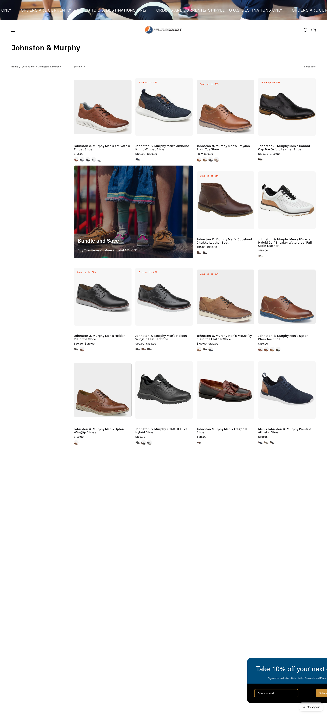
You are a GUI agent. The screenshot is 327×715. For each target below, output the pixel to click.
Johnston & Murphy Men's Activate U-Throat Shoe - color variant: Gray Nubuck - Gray (82, 159)
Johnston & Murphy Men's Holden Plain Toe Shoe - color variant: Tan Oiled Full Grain (82, 349)
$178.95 (263, 437)
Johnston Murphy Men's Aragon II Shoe (222, 430)
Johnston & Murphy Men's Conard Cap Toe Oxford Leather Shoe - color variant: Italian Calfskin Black (260, 159)
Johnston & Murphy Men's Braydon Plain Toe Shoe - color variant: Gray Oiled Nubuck (216, 159)
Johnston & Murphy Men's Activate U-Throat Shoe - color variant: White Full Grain (93, 159)
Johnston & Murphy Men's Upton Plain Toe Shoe (283, 337)
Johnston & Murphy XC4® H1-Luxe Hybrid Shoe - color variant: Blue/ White (149, 442)
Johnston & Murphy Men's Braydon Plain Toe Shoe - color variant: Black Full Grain (210, 159)
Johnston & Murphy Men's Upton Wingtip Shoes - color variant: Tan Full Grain (76, 442)
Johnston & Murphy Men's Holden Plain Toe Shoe (99, 337)
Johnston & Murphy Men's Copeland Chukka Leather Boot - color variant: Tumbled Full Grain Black (204, 252)
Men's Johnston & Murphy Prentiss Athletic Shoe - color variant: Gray (266, 442)
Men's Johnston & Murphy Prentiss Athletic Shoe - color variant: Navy (260, 442)
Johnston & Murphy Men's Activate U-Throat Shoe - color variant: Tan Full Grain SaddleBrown (76, 159)
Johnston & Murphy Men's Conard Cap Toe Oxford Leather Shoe (284, 147)
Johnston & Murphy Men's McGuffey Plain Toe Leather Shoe (224, 337)
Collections (28, 66)
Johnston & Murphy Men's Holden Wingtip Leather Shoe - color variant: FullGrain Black (149, 349)
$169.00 (263, 250)
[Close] (320, 662)
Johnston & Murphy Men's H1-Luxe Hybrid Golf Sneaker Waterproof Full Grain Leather (285, 243)
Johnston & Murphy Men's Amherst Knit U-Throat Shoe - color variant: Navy (137, 159)
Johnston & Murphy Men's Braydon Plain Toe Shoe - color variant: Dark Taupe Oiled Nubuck (204, 159)
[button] (306, 30)
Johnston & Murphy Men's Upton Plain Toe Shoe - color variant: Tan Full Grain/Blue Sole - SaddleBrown (260, 349)
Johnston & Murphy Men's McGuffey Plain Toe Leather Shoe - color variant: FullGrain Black (204, 349)
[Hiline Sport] (163, 30)
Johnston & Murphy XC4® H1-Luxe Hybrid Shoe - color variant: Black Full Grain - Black (137, 442)
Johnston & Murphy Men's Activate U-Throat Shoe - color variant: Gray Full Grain (99, 159)
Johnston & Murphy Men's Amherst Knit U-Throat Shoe (162, 147)
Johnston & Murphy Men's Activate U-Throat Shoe (102, 147)
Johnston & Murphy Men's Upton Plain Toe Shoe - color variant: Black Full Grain (278, 349)
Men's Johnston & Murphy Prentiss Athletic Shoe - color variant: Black (272, 442)
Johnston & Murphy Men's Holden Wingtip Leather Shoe (161, 337)
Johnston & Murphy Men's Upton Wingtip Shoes (99, 430)
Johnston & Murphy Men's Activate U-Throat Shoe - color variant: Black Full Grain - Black (88, 159)
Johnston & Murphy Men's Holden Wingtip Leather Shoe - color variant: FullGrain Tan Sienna (143, 349)
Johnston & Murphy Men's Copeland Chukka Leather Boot (224, 241)
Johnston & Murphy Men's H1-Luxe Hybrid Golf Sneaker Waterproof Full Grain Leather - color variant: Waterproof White (260, 256)
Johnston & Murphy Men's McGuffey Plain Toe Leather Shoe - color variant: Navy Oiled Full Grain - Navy (210, 349)
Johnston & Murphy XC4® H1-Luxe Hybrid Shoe (161, 430)
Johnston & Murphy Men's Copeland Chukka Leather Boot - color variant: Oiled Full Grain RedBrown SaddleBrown (199, 252)
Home (14, 66)
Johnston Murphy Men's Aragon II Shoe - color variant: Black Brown (199, 442)
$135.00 (201, 437)
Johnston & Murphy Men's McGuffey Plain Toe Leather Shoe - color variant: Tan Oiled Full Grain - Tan (199, 349)
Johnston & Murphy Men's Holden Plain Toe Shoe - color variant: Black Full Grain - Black (76, 349)
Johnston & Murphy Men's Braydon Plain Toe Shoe (223, 147)
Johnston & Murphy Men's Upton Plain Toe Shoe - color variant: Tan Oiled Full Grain (272, 349)
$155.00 (78, 154)
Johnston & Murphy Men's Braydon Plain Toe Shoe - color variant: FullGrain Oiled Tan (199, 159)
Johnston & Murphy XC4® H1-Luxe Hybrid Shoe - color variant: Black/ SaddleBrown (143, 442)
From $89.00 (205, 154)
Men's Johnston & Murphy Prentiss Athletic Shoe (284, 430)
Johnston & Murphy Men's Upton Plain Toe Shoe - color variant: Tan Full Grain (266, 349)
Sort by (78, 66)
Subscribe (296, 693)
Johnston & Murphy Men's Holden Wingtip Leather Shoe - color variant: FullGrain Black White (137, 349)
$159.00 (263, 343)
